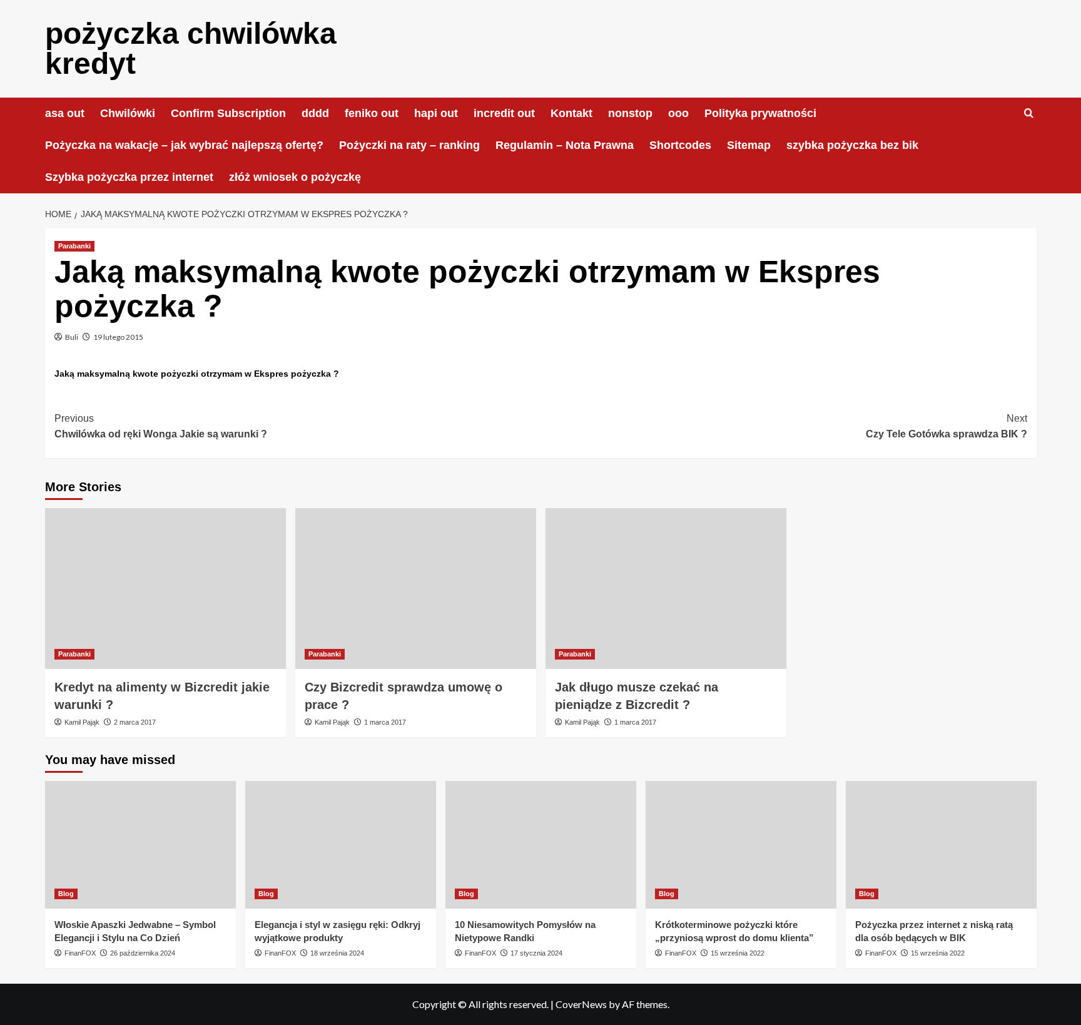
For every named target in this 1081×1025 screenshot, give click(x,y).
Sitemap (749, 145)
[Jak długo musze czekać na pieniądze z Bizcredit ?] (666, 588)
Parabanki (74, 246)
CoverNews (581, 1004)
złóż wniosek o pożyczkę (295, 177)
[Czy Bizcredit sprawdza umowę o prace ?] (415, 588)
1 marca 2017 (385, 722)
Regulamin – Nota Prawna (564, 145)
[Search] (1029, 114)
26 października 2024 (142, 953)
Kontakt (571, 113)
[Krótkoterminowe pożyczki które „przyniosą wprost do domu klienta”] (741, 844)
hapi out (436, 113)
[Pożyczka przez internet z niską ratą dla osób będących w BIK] (941, 844)
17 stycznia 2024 (536, 953)
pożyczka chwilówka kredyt (191, 48)
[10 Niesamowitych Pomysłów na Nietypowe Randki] (540, 844)
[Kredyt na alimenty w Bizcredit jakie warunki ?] (165, 588)
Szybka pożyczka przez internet (129, 177)
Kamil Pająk (81, 722)
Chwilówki (127, 113)
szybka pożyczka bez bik (852, 145)
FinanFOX (80, 953)
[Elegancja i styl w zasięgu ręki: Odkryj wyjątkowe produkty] (340, 844)
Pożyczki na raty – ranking (409, 145)
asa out (64, 113)
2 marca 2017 (135, 722)
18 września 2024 (337, 953)
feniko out (371, 113)
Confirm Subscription (228, 113)
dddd (315, 113)
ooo (678, 113)
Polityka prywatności (760, 113)
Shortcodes (680, 145)
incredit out (504, 113)
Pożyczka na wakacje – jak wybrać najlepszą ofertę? (184, 145)
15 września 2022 (737, 953)
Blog (66, 893)
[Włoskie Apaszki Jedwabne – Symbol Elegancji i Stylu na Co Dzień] (140, 844)
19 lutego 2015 (118, 337)
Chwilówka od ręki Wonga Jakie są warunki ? (160, 426)
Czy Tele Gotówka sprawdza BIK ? (946, 426)
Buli (71, 337)
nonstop (630, 113)
